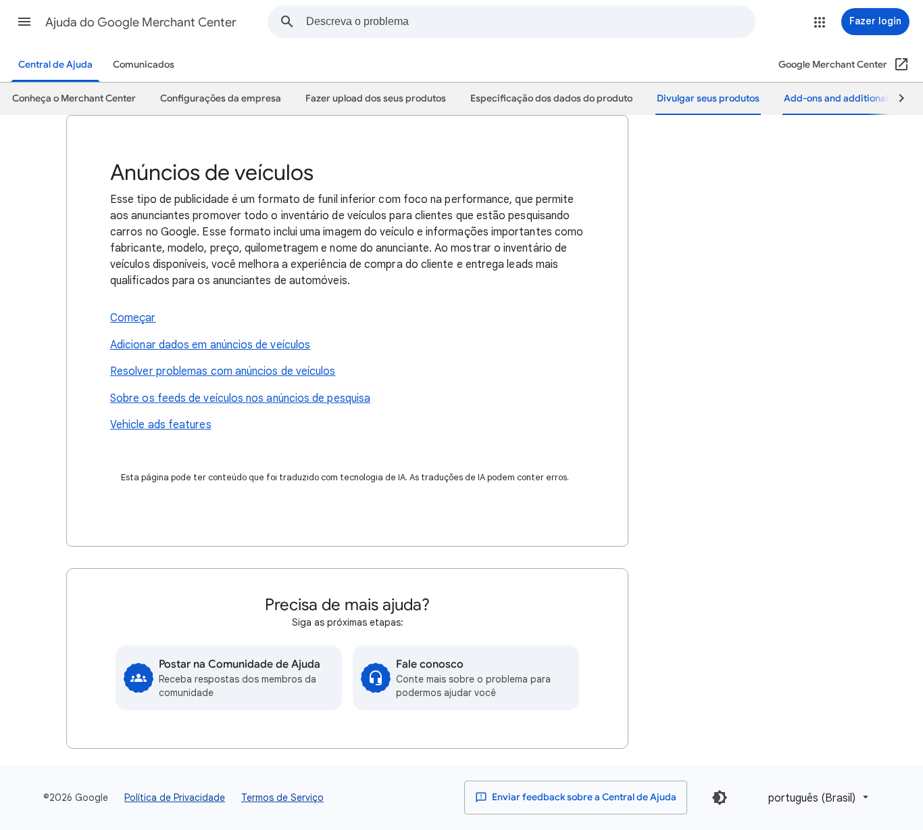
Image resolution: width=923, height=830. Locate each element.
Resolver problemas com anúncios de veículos (222, 371)
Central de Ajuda (55, 64)
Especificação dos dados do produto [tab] (551, 98)
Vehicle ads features (160, 425)
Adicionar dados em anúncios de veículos (210, 345)
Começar (133, 318)
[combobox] (530, 21)
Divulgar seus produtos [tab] (708, 98)
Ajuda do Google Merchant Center (140, 22)
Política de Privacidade (174, 797)
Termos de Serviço (282, 797)
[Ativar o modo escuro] (719, 797)
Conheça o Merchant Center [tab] (74, 98)
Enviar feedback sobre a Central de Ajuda (583, 797)
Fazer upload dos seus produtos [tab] (375, 98)
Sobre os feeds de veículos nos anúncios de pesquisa (240, 398)
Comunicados (143, 64)
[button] (24, 21)
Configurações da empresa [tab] (220, 98)
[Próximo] (895, 99)
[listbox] (816, 797)
